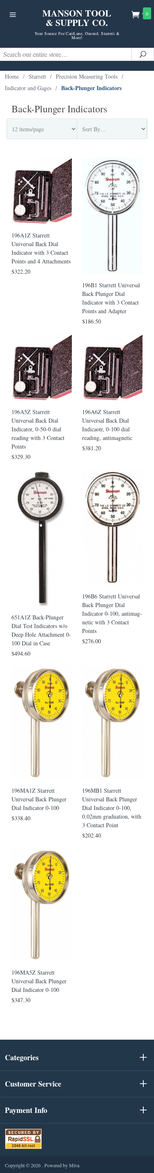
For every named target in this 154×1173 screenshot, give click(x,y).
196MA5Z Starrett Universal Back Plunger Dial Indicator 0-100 (39, 981)
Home (12, 76)
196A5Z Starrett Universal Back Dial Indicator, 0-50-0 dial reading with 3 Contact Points (37, 429)
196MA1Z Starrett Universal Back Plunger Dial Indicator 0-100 (39, 799)
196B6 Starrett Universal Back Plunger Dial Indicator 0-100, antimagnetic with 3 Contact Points (112, 613)
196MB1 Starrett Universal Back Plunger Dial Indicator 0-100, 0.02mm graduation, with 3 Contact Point (111, 808)
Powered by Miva (61, 1165)
